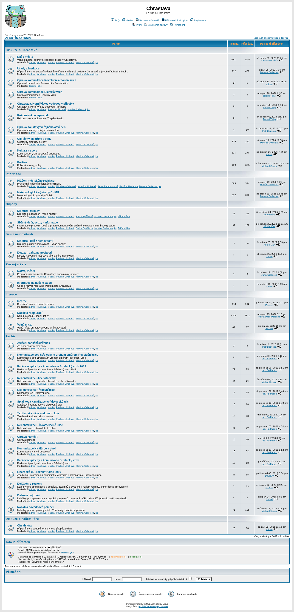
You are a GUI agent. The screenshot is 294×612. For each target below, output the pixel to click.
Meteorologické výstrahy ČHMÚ (38, 192)
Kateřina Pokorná (87, 186)
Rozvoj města (16, 264)
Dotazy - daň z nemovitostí (34, 252)
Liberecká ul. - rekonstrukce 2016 (39, 472)
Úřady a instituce (28, 68)
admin (32, 62)
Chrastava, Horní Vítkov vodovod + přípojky (45, 103)
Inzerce (11, 294)
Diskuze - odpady (28, 210)
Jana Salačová (269, 275)
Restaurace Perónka (269, 316)
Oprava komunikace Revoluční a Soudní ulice (46, 80)
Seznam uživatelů (149, 20)
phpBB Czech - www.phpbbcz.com (153, 606)
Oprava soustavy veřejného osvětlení (41, 127)
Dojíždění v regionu (29, 483)
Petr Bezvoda (269, 131)
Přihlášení (179, 24)
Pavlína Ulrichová (65, 62)
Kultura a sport (27, 150)
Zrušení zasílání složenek (33, 343)
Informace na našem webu (34, 282)
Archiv (11, 336)
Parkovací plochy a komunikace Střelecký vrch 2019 (51, 366)
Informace (13, 174)
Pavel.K (269, 305)
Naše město (25, 56)
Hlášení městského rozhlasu (35, 180)
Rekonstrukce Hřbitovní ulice (36, 390)
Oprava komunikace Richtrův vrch (39, 92)
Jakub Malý (269, 244)
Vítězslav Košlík (269, 60)
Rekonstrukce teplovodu (33, 115)
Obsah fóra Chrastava (18, 37)
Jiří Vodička (124, 216)
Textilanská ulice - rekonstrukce (38, 413)
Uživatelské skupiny (176, 20)
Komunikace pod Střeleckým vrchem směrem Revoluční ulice (57, 354)
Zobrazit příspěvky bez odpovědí (271, 38)
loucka (51, 62)
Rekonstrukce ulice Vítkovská (37, 378)
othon (269, 154)
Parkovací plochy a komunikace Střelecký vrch (48, 460)
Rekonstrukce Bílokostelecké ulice (40, 425)
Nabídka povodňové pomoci (35, 507)
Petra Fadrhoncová (108, 186)
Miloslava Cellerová (66, 186)
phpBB (140, 604)
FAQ (117, 20)
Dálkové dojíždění (28, 495)
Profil (138, 24)
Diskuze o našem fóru (22, 518)
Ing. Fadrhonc (269, 358)
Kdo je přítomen (18, 542)
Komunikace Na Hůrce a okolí (36, 448)
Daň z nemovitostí (19, 234)
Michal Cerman (269, 382)
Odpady (11, 204)
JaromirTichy (35, 86)
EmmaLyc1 (67, 552)
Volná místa (24, 324)
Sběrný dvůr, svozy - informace (37, 222)
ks (97, 62)
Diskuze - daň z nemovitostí (35, 241)
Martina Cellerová (85, 62)
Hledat (129, 20)
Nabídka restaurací (29, 313)
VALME (269, 328)
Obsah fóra (24, 525)
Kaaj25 (269, 487)
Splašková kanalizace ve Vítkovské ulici (43, 401)
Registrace (200, 20)
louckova (41, 62)
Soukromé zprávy (158, 24)
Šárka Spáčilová (84, 216)
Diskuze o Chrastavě (21, 50)
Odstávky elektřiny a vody (34, 138)
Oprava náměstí (27, 436)
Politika (22, 162)
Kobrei (269, 499)
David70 (269, 476)
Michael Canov (269, 166)
